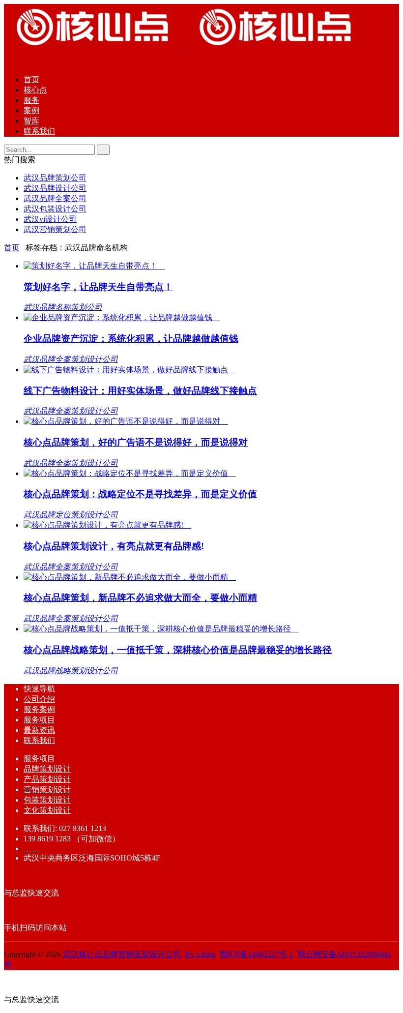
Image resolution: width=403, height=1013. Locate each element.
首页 (31, 79)
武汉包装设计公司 (55, 209)
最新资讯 (39, 730)
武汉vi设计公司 (50, 219)
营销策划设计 (47, 789)
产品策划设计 (47, 779)
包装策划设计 (47, 800)
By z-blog (200, 954)
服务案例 (39, 709)
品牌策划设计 (47, 769)
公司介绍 (39, 699)
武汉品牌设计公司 (55, 188)
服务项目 (39, 719)
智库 (31, 121)
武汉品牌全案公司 (55, 198)
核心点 (35, 90)
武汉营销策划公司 (55, 229)
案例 (31, 110)
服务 (31, 100)
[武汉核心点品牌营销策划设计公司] (186, 44)
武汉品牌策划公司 (55, 178)
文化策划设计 (47, 810)
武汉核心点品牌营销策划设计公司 (122, 954)
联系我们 (39, 131)
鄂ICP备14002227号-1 (256, 954)
